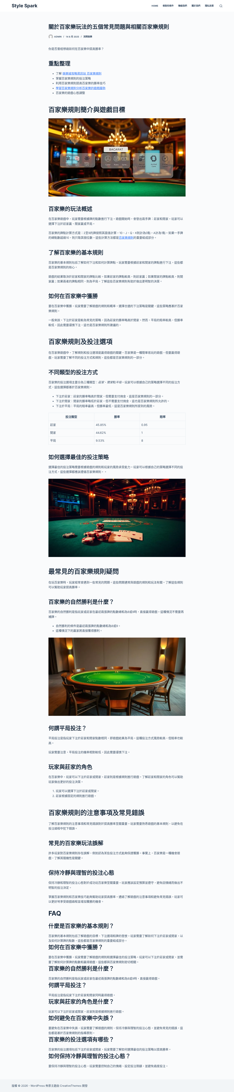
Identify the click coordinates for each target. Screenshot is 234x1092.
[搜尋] (221, 6)
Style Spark (24, 5)
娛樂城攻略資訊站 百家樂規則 (82, 73)
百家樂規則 (126, 237)
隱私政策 (209, 5)
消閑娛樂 (87, 36)
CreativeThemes (70, 1085)
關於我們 (196, 5)
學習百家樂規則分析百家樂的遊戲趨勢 (80, 88)
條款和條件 (168, 5)
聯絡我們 (182, 5)
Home (155, 5)
